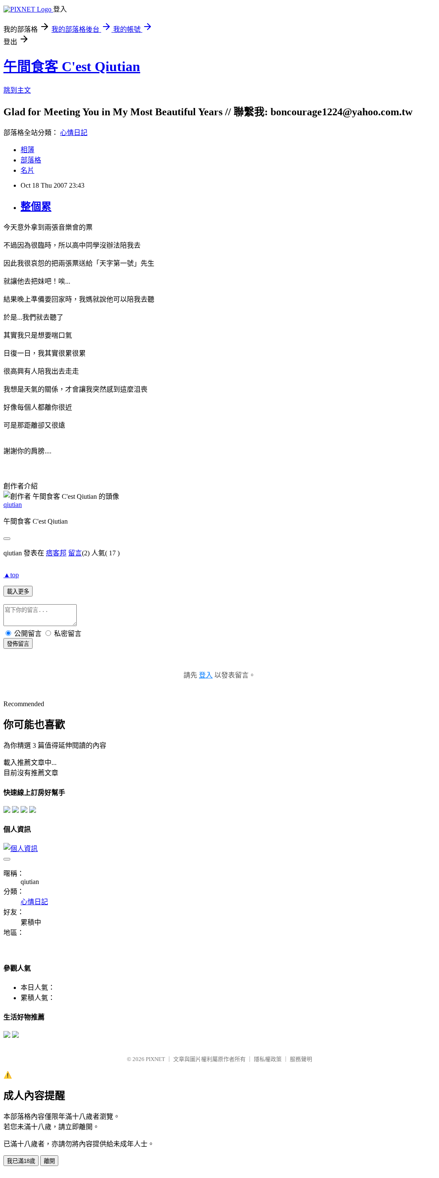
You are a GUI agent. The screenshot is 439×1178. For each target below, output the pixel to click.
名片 (27, 170)
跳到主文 (17, 90)
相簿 (27, 149)
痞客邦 (56, 553)
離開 (49, 1161)
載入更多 (18, 591)
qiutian (12, 504)
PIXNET (155, 1059)
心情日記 (73, 132)
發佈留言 (18, 644)
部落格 (31, 160)
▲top (11, 575)
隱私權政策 (268, 1059)
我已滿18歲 (21, 1161)
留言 (75, 553)
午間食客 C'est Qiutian (71, 66)
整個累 (36, 206)
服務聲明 (301, 1059)
